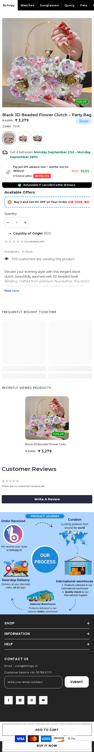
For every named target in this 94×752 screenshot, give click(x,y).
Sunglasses (49, 5)
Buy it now (47, 746)
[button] (24, 242)
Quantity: (10, 213)
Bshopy (9, 5)
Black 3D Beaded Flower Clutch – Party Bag (47, 444)
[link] (24, 368)
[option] (47, 62)
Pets (83, 5)
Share (84, 121)
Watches (28, 5)
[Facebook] (8, 700)
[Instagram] (20, 700)
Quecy (69, 5)
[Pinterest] (32, 700)
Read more (11, 290)
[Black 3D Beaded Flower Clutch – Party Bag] (47, 418)
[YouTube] (43, 700)
